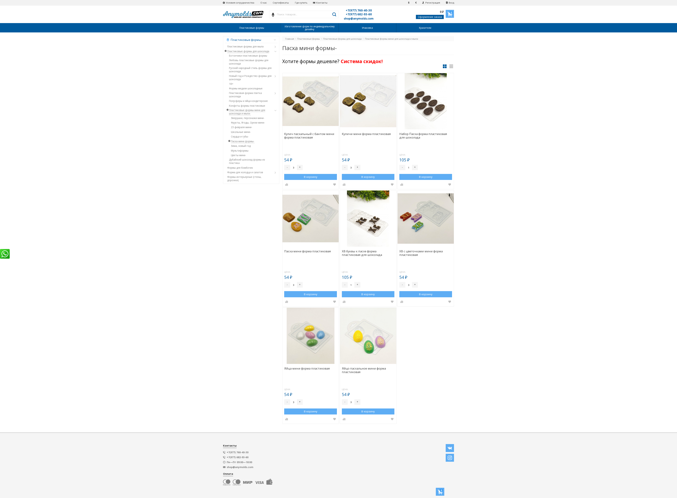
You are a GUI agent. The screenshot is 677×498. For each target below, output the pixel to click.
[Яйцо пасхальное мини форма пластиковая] (368, 336)
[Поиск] (334, 14)
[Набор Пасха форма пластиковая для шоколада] (426, 101)
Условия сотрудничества (239, 2)
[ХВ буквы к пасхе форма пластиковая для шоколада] (368, 218)
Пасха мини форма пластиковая (307, 251)
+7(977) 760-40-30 (359, 10)
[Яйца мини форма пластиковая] (310, 336)
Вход (451, 2)
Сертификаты (281, 2)
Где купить (301, 2)
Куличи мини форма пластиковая (366, 134)
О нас (263, 2)
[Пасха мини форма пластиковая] (310, 218)
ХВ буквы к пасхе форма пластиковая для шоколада (362, 253)
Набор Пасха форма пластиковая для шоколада (423, 135)
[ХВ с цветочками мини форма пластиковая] (426, 218)
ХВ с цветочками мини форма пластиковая (421, 253)
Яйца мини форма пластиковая (307, 368)
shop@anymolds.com (359, 18)
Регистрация (432, 2)
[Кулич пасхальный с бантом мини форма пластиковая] (310, 101)
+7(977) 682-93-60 (359, 14)
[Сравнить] (286, 185)
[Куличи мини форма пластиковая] (368, 101)
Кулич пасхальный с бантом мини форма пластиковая (309, 135)
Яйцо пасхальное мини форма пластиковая (364, 370)
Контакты (321, 2)
